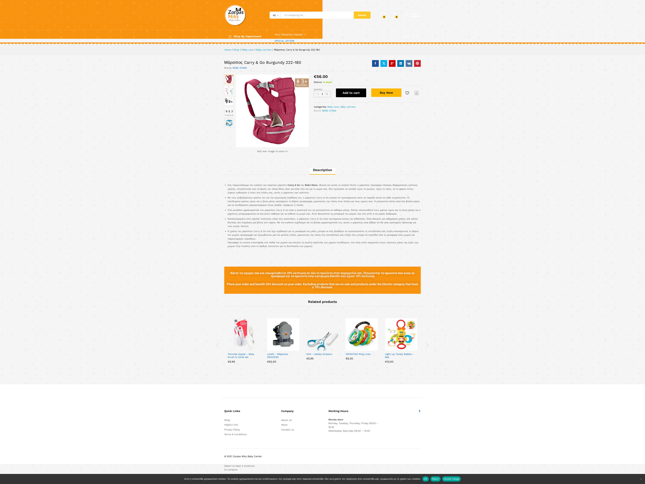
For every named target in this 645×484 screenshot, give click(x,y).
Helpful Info (231, 424)
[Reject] (640, 479)
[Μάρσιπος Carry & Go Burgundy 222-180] (375, 63)
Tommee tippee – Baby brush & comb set (241, 355)
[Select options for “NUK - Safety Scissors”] (311, 348)
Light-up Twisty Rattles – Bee (399, 355)
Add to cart (351, 93)
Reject (435, 478)
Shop (227, 420)
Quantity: (318, 89)
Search (362, 15)
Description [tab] (322, 170)
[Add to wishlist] (408, 93)
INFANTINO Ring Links (358, 354)
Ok (425, 478)
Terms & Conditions (235, 434)
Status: (318, 82)
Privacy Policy (232, 429)
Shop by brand (408, 36)
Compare (417, 93)
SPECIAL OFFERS (284, 40)
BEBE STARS (240, 67)
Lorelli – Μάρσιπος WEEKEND (277, 355)
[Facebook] (419, 411)
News (284, 424)
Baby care (333, 106)
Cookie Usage (451, 478)
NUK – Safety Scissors (319, 354)
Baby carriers (348, 106)
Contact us (287, 429)
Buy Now (386, 92)
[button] (232, 348)
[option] (244, 343)
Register (416, 16)
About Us (286, 420)
